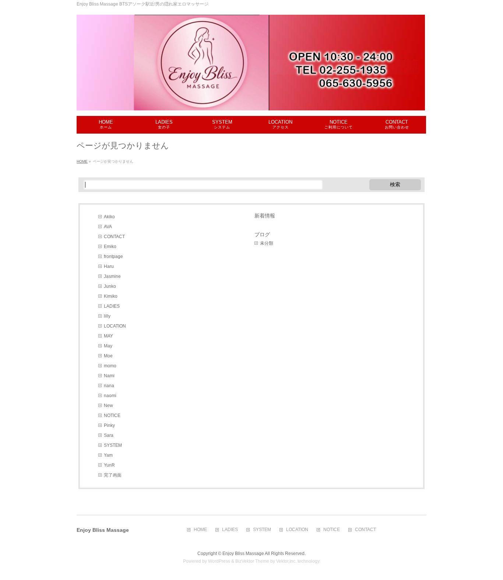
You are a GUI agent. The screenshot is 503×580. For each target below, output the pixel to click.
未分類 (266, 243)
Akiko (109, 216)
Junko (110, 286)
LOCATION (115, 326)
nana (109, 385)
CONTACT (114, 236)
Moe (108, 355)
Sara (108, 435)
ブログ (262, 234)
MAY (108, 336)
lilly (107, 316)
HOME (200, 529)
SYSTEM (113, 445)
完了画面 (113, 475)
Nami (109, 375)
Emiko (110, 246)
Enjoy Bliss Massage (243, 553)
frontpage (113, 256)
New (108, 405)
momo (110, 365)
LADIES (112, 306)
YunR (109, 465)
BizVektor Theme (252, 561)
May (108, 346)
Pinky (109, 425)
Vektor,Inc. (286, 561)
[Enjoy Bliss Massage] (251, 102)
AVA (108, 226)
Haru (109, 266)
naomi (110, 395)
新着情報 (264, 216)
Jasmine (112, 276)
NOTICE (112, 415)
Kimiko (110, 296)
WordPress (219, 561)
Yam (108, 455)
